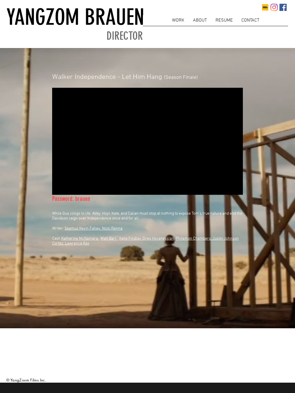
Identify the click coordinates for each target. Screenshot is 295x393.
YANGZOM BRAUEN (75, 17)
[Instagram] (274, 7)
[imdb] (265, 7)
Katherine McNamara (79, 238)
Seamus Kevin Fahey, (83, 228)
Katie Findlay (130, 238)
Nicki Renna (112, 228)
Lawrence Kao (77, 243)
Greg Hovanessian (158, 238)
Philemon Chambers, (194, 238)
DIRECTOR (125, 36)
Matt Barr (109, 238)
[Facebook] (283, 7)
